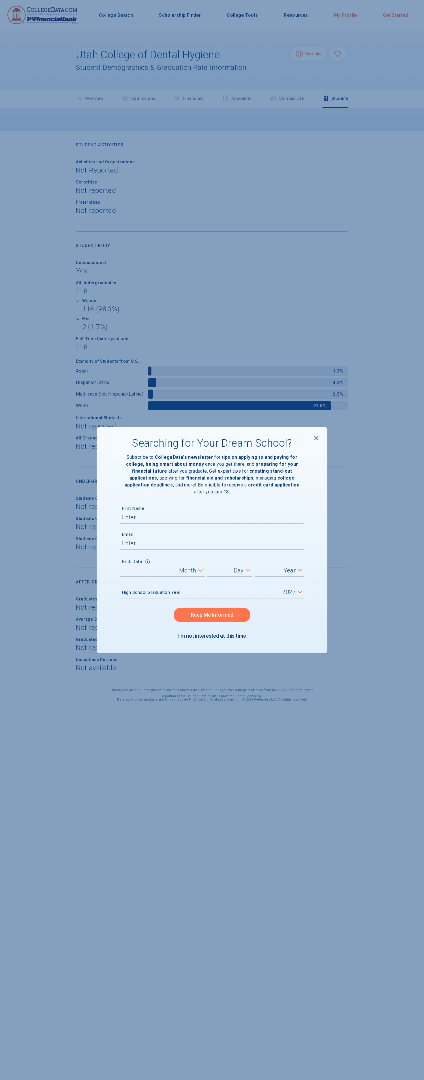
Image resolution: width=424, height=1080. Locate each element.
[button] (147, 562)
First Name (133, 508)
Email (127, 534)
